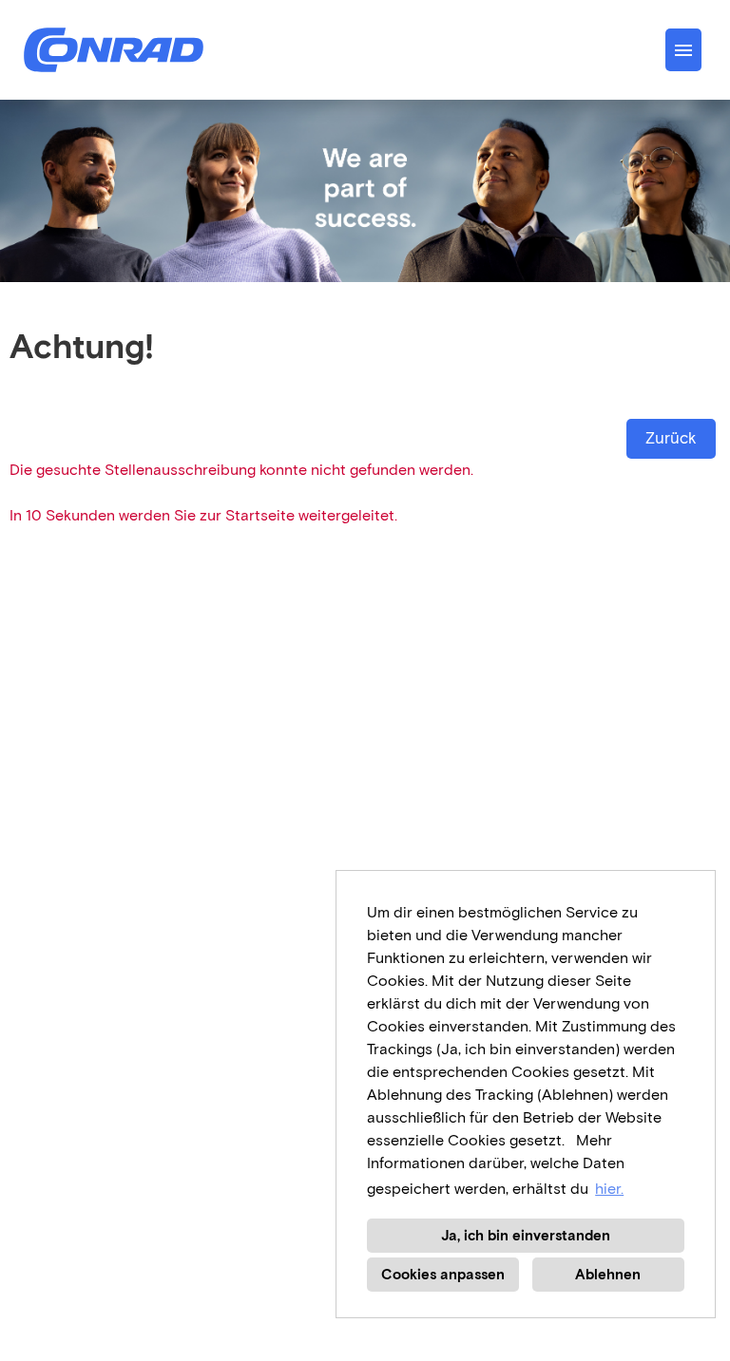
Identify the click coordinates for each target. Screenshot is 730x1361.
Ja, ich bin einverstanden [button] (525, 1235)
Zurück (671, 438)
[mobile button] (683, 49)
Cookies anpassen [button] (443, 1274)
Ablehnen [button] (608, 1274)
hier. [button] (609, 1189)
